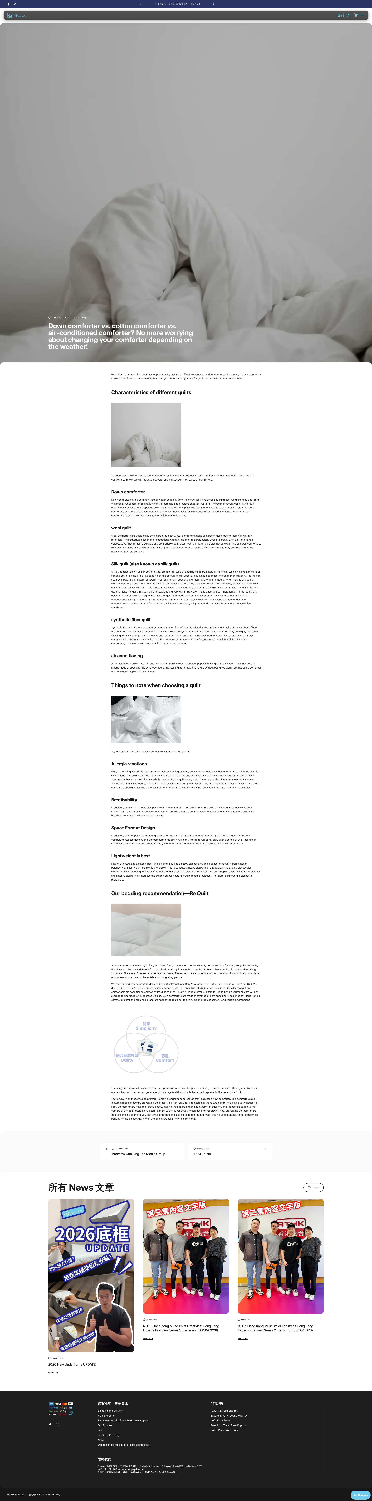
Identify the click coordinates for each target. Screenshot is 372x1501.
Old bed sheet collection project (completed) (124, 1444)
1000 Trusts (202, 1154)
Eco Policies (105, 1425)
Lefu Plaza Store (220, 1420)
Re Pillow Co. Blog (108, 1435)
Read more (53, 1372)
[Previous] (141, 4)
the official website (162, 1118)
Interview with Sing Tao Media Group (138, 1154)
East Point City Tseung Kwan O (229, 1415)
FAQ (100, 1430)
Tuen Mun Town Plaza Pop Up (228, 1425)
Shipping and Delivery (110, 1410)
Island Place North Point (225, 1430)
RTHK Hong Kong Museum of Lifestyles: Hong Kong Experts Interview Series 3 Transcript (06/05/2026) (181, 1328)
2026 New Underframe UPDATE (72, 1364)
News (101, 1439)
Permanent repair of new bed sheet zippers (123, 1420)
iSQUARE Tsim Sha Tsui (225, 1410)
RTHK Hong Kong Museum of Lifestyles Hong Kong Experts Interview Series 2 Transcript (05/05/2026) (275, 1328)
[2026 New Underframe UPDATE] (91, 1275)
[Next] (213, 4)
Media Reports (106, 1415)
